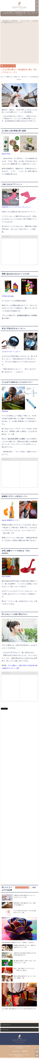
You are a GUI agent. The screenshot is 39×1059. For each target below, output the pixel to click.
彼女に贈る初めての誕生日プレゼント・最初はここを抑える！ (18, 942)
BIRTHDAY (19, 8)
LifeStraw (5, 411)
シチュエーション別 (9, 66)
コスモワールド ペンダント (11, 351)
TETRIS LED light (8, 296)
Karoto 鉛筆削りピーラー (10, 520)
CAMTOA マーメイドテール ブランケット (16, 207)
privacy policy (16, 1051)
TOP (10, 20)
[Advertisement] (19, 43)
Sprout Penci (6, 154)
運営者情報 (24, 1051)
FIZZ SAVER (6, 576)
